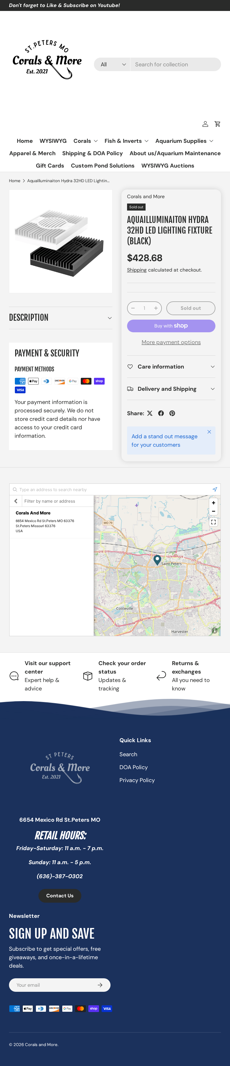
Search (128, 754)
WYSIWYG (53, 140)
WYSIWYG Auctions (167, 165)
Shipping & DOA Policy (92, 153)
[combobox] (157, 64)
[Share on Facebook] (161, 413)
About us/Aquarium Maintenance (175, 153)
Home (25, 140)
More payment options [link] (171, 342)
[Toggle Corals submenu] (95, 140)
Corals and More (146, 196)
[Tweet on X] (149, 413)
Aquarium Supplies (181, 140)
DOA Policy (133, 767)
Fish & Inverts (123, 140)
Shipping (137, 270)
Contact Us (59, 896)
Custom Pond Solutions (103, 165)
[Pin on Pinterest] (172, 413)
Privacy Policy (137, 780)
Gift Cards (50, 165)
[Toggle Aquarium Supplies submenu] (211, 140)
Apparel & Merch (32, 153)
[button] (217, 124)
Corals (82, 140)
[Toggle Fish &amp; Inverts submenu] (146, 140)
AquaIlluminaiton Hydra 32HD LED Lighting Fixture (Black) (69, 181)
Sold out (191, 308)
